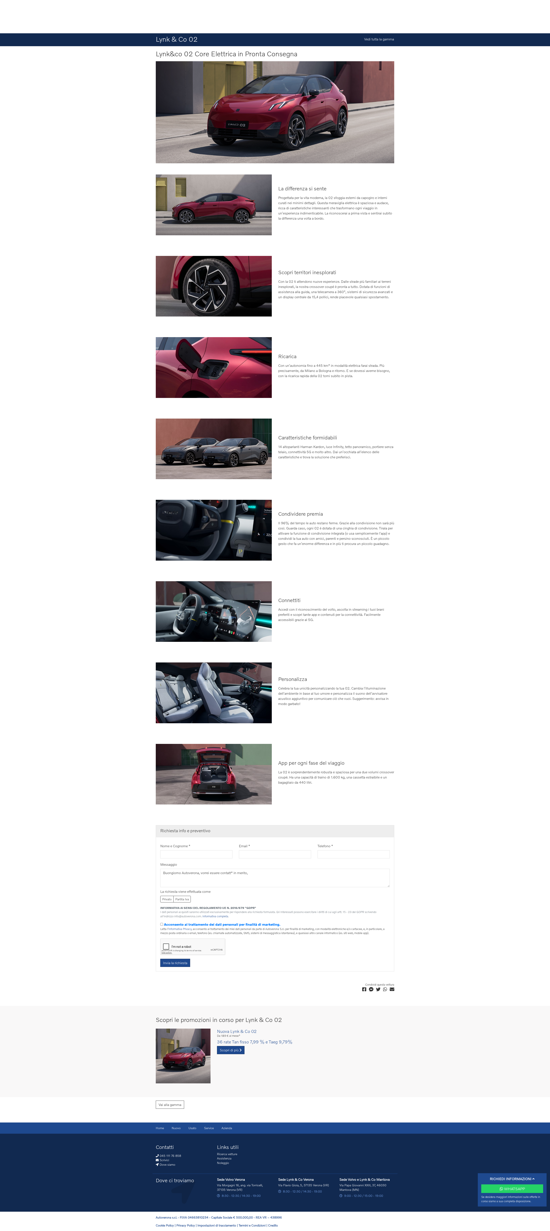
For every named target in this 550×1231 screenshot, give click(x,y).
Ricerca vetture (227, 1154)
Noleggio (223, 1163)
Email (244, 846)
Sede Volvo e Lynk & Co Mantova (364, 1179)
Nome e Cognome (175, 846)
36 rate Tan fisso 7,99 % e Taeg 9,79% (254, 1041)
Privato (167, 899)
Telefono (325, 846)
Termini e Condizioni (252, 1225)
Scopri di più (230, 1050)
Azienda (227, 1128)
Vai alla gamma (170, 1105)
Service (209, 1128)
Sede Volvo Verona (231, 1179)
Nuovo (176, 1128)
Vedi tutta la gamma (379, 39)
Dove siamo (167, 1164)
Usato (192, 1128)
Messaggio (168, 864)
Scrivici (164, 1160)
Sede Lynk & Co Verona (296, 1179)
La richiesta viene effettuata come (185, 891)
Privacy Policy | (186, 1225)
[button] (512, 1179)
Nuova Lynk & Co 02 (237, 1031)
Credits (273, 1225)
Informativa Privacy (179, 929)
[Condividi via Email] (392, 989)
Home (160, 1128)
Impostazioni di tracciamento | (218, 1225)
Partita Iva (182, 899)
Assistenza (224, 1158)
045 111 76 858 (170, 1156)
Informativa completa (215, 916)
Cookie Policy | (166, 1225)
